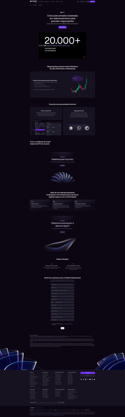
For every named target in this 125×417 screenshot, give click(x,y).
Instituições (32, 380)
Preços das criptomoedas (59, 372)
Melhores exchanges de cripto (72, 397)
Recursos (32, 372)
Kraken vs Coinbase (71, 398)
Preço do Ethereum (58, 375)
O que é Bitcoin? (70, 393)
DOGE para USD (70, 380)
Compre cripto (32, 373)
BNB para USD (70, 377)
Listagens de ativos (46, 381)
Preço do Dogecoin (58, 376)
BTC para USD (70, 373)
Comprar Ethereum (33, 392)
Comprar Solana (32, 397)
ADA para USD (70, 381)
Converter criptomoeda (72, 372)
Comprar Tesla (45, 392)
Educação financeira (71, 389)
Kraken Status (45, 382)
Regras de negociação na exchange (40, 403)
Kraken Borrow (32, 385)
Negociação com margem (34, 376)
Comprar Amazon (45, 394)
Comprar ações (45, 389)
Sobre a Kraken (45, 372)
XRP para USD (70, 376)
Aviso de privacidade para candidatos (59, 403)
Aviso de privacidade (39, 402)
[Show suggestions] (73, 296)
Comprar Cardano (33, 396)
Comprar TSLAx (57, 392)
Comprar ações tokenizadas (60, 389)
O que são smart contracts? (72, 392)
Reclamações (45, 385)
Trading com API (32, 381)
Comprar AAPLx (57, 393)
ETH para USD (70, 375)
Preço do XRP (57, 377)
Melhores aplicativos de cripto (72, 396)
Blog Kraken (44, 376)
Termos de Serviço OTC (63, 337)
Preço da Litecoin (58, 381)
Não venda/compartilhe (54, 402)
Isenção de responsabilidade (50, 403)
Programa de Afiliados (46, 380)
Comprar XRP (32, 394)
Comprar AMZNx (57, 396)
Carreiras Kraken (45, 375)
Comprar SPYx (57, 394)
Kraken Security (45, 373)
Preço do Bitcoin (57, 373)
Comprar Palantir (45, 396)
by (32, 407)
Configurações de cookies (46, 402)
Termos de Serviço (65, 323)
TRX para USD (70, 382)
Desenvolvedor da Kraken (47, 377)
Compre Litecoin (32, 398)
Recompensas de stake (33, 382)
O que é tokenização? (71, 394)
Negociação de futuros (33, 377)
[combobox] (61, 296)
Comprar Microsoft (46, 397)
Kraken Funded (32, 386)
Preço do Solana (57, 380)
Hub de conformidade (61, 402)
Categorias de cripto (58, 382)
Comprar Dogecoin (33, 393)
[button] (41, 1)
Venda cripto (32, 375)
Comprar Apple (45, 393)
